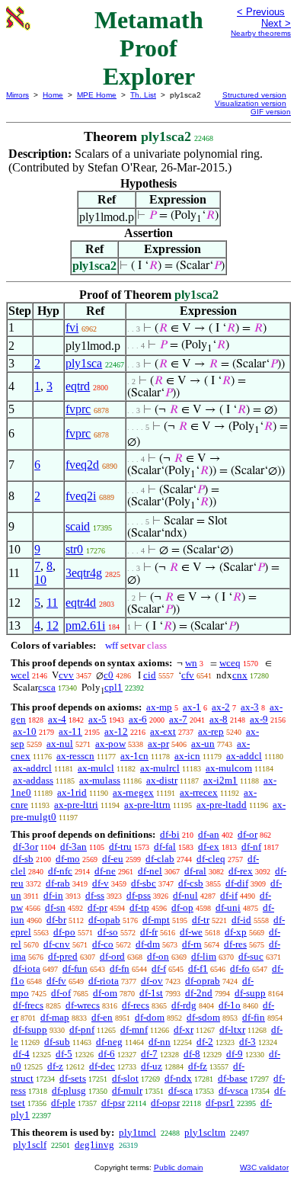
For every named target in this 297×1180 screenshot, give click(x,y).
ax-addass (33, 780)
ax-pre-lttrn (147, 804)
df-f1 (198, 968)
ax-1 (192, 707)
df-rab (58, 883)
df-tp (139, 907)
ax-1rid (72, 792)
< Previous (261, 12)
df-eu (112, 858)
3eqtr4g (83, 572)
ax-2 (221, 707)
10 (40, 579)
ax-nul (59, 743)
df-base (233, 1078)
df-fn (119, 968)
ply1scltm (204, 1132)
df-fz (197, 1066)
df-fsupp (30, 1029)
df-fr (149, 932)
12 (52, 625)
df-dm (148, 944)
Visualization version (250, 103)
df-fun (75, 968)
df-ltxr (232, 1029)
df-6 (106, 1054)
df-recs (135, 1005)
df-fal (165, 846)
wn (191, 663)
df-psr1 (220, 1102)
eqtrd (77, 386)
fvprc (78, 408)
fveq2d (82, 464)
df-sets (72, 1078)
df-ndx (178, 1078)
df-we (191, 932)
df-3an (73, 846)
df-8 (192, 1054)
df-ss (94, 895)
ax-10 (25, 731)
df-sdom (203, 1017)
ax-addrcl (32, 768)
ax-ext (163, 731)
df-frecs (28, 1005)
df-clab (159, 858)
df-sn (55, 907)
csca (47, 687)
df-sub (57, 1041)
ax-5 (97, 719)
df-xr (183, 1029)
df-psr (113, 1102)
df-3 (247, 1041)
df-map (54, 1017)
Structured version (254, 95)
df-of (61, 993)
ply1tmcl (137, 1132)
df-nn (159, 1041)
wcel (20, 675)
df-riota (103, 980)
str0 (74, 549)
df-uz (151, 1066)
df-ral (195, 871)
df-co (102, 944)
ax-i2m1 (220, 780)
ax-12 (116, 731)
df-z (55, 1066)
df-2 (204, 1041)
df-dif (236, 883)
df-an (208, 834)
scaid (77, 526)
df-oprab (202, 980)
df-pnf (81, 1029)
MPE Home (97, 95)
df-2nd (198, 993)
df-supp (250, 993)
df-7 (149, 1054)
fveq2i (80, 495)
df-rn (192, 944)
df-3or (25, 846)
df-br (56, 919)
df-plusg (69, 1090)
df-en (102, 1017)
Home (53, 95)
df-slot (125, 1078)
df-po (64, 932)
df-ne (105, 871)
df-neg (109, 1041)
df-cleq (210, 858)
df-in (53, 895)
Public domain (178, 1167)
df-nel (150, 871)
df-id (241, 919)
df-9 (234, 1054)
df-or (247, 834)
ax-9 (259, 719)
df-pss (138, 895)
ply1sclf (29, 1144)
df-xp (236, 932)
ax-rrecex (199, 792)
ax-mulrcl (160, 768)
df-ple (63, 1102)
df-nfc (60, 871)
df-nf (251, 846)
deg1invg (94, 1144)
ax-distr (161, 780)
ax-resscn (75, 756)
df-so (107, 932)
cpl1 (113, 687)
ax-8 (218, 719)
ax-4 (57, 719)
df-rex (240, 871)
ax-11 (70, 731)
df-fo (240, 968)
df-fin (253, 1017)
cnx (240, 675)
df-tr (200, 919)
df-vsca (233, 1090)
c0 (108, 675)
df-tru (120, 846)
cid (149, 675)
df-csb (190, 883)
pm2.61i (85, 625)
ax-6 (138, 719)
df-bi (170, 834)
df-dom (149, 1017)
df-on (158, 956)
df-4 (21, 1054)
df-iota (26, 968)
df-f (159, 968)
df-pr (97, 907)
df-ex (208, 846)
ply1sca (83, 363)
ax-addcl (244, 756)
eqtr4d (80, 602)
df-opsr (165, 1102)
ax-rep (211, 731)
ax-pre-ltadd (221, 804)
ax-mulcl (96, 768)
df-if (229, 895)
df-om (105, 993)
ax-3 (250, 707)
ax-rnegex (133, 792)
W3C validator (264, 1167)
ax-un (203, 743)
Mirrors (17, 95)
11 (52, 602)
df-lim (203, 956)
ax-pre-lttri (76, 804)
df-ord (112, 956)
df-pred (63, 956)
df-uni (228, 907)
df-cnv (56, 944)
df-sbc (143, 883)
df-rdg (183, 1005)
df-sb (23, 858)
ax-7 (178, 719)
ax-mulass (99, 780)
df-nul (185, 895)
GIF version (271, 111)
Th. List (143, 95)
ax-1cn (134, 756)
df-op (182, 907)
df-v (100, 883)
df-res (235, 944)
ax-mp (159, 707)
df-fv (56, 980)
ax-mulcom (229, 768)
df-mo (68, 858)
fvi (71, 327)
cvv (66, 675)
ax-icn (187, 756)
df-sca (180, 1090)
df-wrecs (82, 1005)
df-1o (230, 1005)
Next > (276, 23)
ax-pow (110, 743)
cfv (187, 675)
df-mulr (127, 1090)
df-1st (151, 993)
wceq (230, 663)
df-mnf (134, 1029)
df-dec (102, 1066)
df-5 (64, 1054)
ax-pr (158, 743)
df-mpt (156, 919)
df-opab (104, 919)
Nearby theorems (261, 33)
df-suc (250, 956)
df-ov (152, 980)
